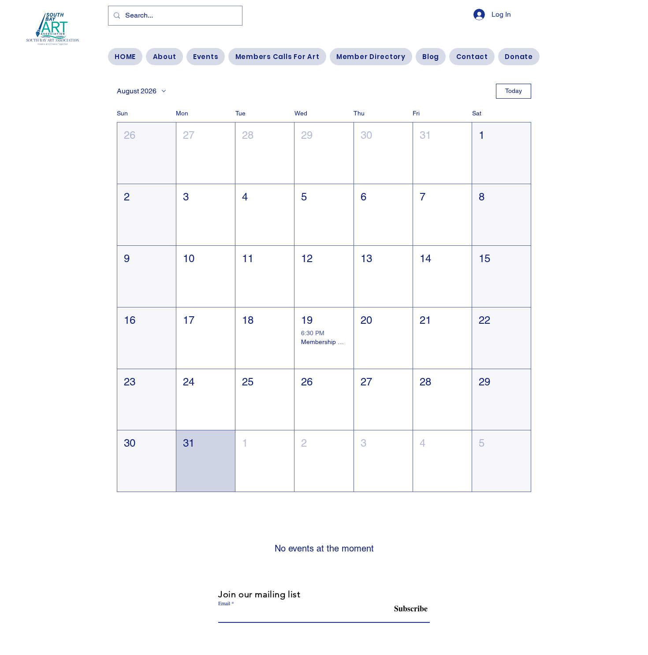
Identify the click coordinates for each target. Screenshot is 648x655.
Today (513, 90)
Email (224, 603)
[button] (146, 153)
